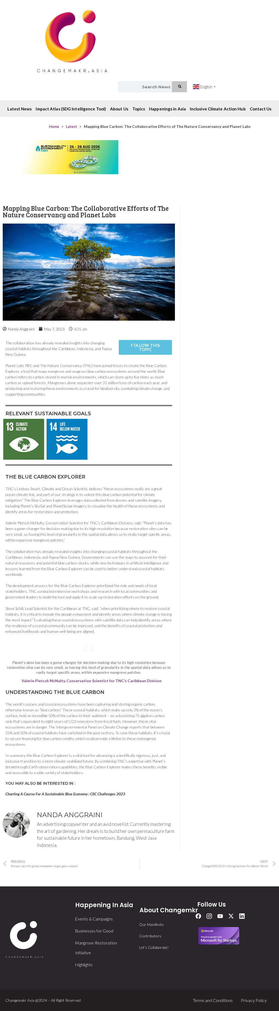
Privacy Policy (254, 1000)
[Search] (179, 86)
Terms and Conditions (213, 1000)
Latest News (19, 108)
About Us (119, 108)
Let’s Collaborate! (154, 947)
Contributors (150, 936)
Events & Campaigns (94, 918)
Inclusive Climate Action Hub (218, 108)
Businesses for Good (94, 930)
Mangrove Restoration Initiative (96, 947)
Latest (71, 126)
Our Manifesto (151, 924)
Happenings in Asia (167, 108)
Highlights (84, 964)
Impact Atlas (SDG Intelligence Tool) (71, 108)
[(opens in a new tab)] (69, 167)
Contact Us (261, 108)
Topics (138, 108)
